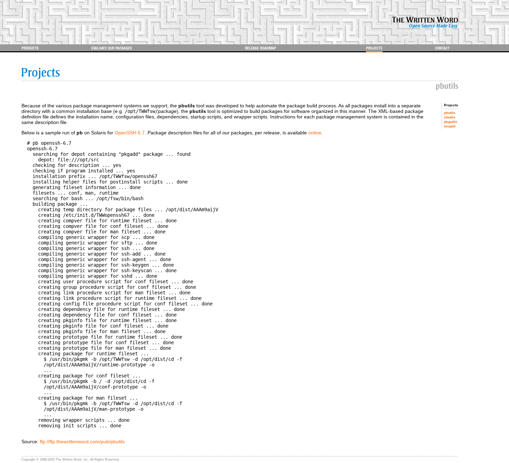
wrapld (449, 126)
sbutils (449, 117)
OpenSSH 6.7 (130, 132)
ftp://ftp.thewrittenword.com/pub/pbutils (82, 441)
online (314, 132)
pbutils (449, 113)
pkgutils (450, 122)
